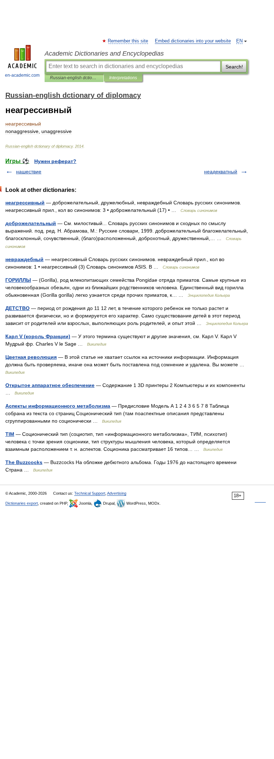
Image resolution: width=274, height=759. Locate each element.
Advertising (116, 493)
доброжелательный (30, 223)
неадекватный (220, 171)
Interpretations (123, 77)
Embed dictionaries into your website (193, 41)
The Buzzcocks (23, 462)
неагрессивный (25, 202)
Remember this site (128, 41)
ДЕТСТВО (17, 308)
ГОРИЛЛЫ (18, 280)
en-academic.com (22, 75)
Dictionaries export (21, 503)
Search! (234, 67)
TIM (9, 434)
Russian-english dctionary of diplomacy (74, 77)
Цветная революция (31, 357)
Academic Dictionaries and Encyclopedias (104, 53)
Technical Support (89, 493)
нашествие (28, 171)
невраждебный (24, 259)
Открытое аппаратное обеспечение (50, 385)
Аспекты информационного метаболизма (57, 406)
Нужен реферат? (55, 161)
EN (239, 41)
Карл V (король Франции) (37, 336)
